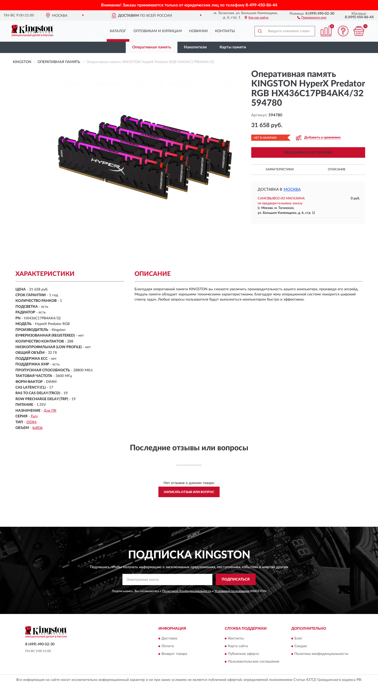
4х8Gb (37, 428)
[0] (358, 31)
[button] (311, 17)
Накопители (195, 47)
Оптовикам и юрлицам (157, 31)
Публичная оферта (243, 654)
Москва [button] (292, 189)
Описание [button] (337, 169)
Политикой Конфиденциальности (186, 591)
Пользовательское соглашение (253, 662)
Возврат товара (174, 654)
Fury (34, 416)
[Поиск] (260, 31)
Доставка (169, 638)
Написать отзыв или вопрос (189, 492)
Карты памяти (233, 47)
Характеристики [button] (280, 169)
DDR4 (31, 422)
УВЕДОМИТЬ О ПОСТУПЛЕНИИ (308, 152)
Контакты (225, 31)
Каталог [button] (118, 31)
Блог (298, 638)
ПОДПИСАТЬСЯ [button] (236, 579)
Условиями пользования (231, 591)
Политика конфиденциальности (321, 654)
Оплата (167, 646)
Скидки (300, 646)
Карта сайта (238, 646)
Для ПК (50, 410)
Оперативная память (151, 47)
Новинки (198, 31)
